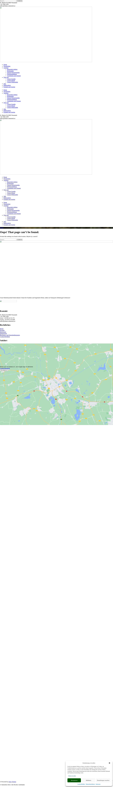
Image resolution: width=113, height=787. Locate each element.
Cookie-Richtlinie (81, 784)
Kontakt (2, 330)
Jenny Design (12, 781)
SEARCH (19, 1)
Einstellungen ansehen (103, 780)
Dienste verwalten (72, 775)
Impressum (98, 784)
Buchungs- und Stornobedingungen (10, 335)
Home (1, 228)
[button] (109, 763)
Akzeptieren (74, 780)
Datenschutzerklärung (90, 784)
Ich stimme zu (4, 370)
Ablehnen (88, 780)
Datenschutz (3, 333)
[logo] (46, 61)
